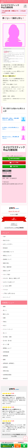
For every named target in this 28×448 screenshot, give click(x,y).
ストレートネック (8, 329)
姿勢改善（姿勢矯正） (9, 363)
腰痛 (4, 306)
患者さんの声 (6, 270)
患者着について (7, 259)
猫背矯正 (5, 367)
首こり (5, 333)
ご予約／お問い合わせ (9, 293)
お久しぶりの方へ (8, 244)
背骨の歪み (6, 371)
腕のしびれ (6, 314)
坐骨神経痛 (6, 352)
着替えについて (7, 255)
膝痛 (4, 359)
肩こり (5, 310)
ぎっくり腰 (6, 344)
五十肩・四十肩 (7, 340)
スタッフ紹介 (6, 274)
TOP (4, 236)
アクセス (5, 289)
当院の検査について (8, 251)
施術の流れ (6, 263)
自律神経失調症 (7, 374)
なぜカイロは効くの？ (9, 282)
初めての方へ (6, 240)
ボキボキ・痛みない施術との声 (11, 278)
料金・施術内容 (7, 267)
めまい (5, 325)
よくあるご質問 (7, 285)
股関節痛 (5, 355)
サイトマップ (6, 297)
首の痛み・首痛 (7, 336)
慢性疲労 (5, 378)
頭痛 (4, 318)
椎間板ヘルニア (7, 348)
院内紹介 (5, 248)
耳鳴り (5, 321)
